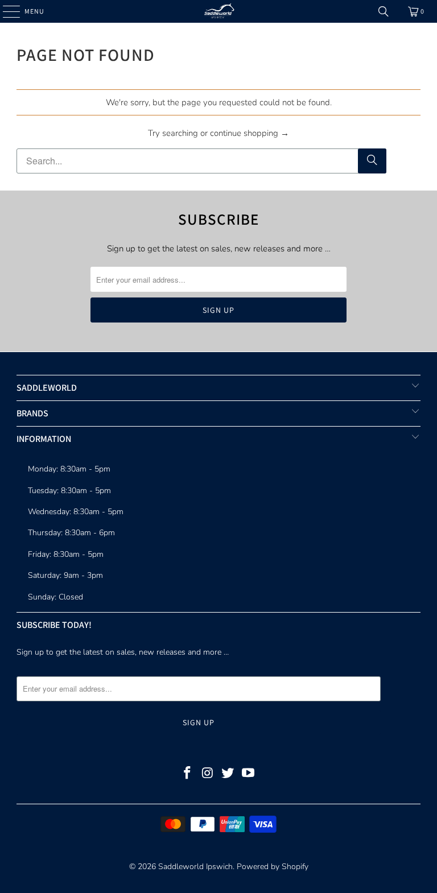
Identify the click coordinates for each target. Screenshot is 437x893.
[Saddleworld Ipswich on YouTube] (248, 774)
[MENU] (5, 11)
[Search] (383, 11)
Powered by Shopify (272, 866)
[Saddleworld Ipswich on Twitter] (228, 774)
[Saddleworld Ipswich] (218, 11)
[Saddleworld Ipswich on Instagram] (207, 774)
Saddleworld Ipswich (195, 866)
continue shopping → (249, 133)
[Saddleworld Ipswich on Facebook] (187, 774)
